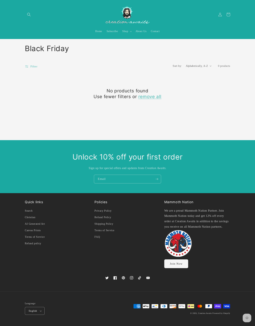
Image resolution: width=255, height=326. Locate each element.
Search (29, 210)
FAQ (97, 236)
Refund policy (33, 243)
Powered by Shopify (221, 313)
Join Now (176, 263)
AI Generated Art (35, 223)
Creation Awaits (205, 313)
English (33, 310)
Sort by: (177, 66)
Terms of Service (35, 236)
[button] (29, 14)
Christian (30, 217)
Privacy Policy (102, 210)
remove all (149, 96)
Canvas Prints (33, 230)
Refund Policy (102, 217)
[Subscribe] (157, 179)
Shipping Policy (103, 223)
